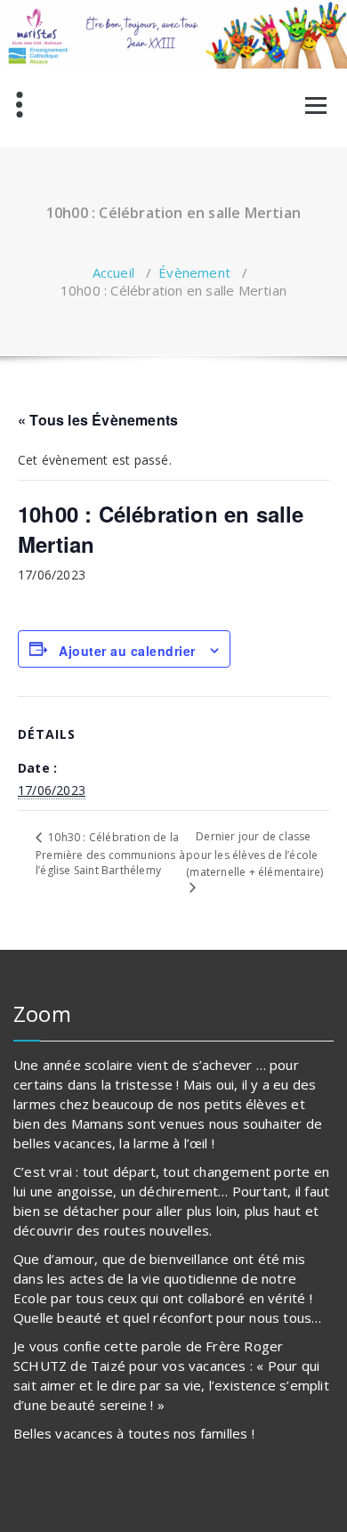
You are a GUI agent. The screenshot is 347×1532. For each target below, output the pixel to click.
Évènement (194, 272)
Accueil (113, 272)
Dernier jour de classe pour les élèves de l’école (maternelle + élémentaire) (254, 854)
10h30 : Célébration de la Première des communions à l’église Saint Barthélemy (110, 854)
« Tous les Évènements (98, 419)
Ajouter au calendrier (127, 651)
